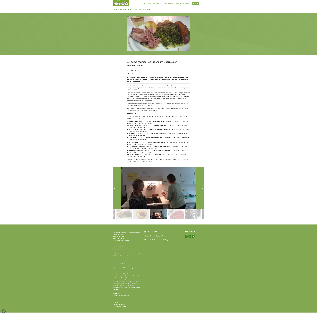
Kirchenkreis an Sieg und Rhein (155, 236)
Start (115, 9)
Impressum (116, 302)
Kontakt (195, 3)
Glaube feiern (156, 3)
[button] (202, 188)
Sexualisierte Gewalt (119, 306)
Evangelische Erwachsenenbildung (156, 240)
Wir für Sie (146, 3)
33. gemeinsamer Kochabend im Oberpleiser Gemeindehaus (134, 9)
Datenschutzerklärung (120, 304)
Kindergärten (180, 3)
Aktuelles (188, 3)
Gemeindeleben (168, 3)
